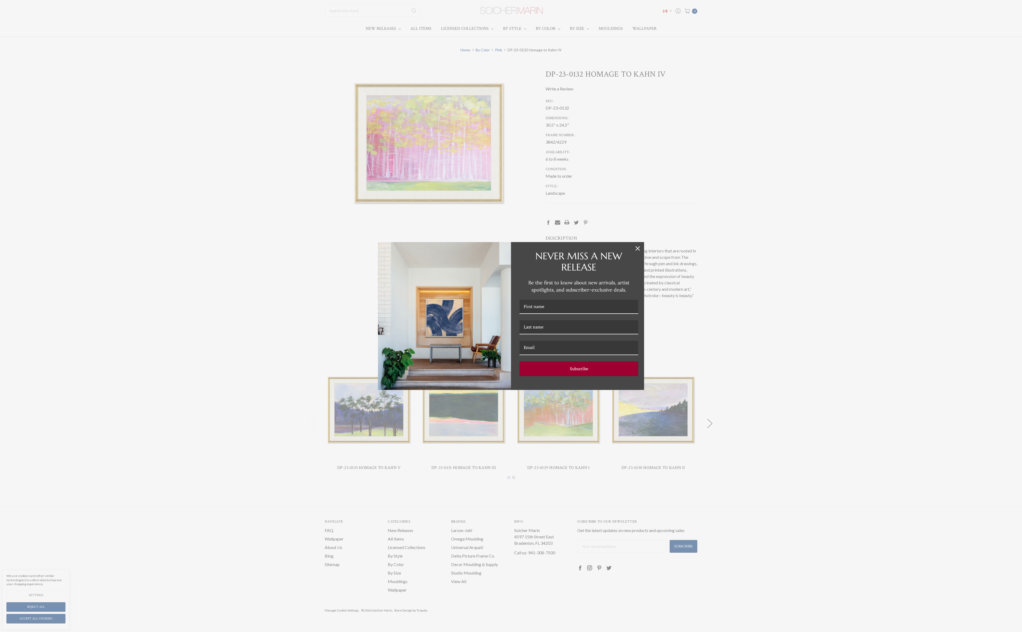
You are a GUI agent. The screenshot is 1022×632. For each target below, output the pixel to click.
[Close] (637, 248)
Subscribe (579, 369)
